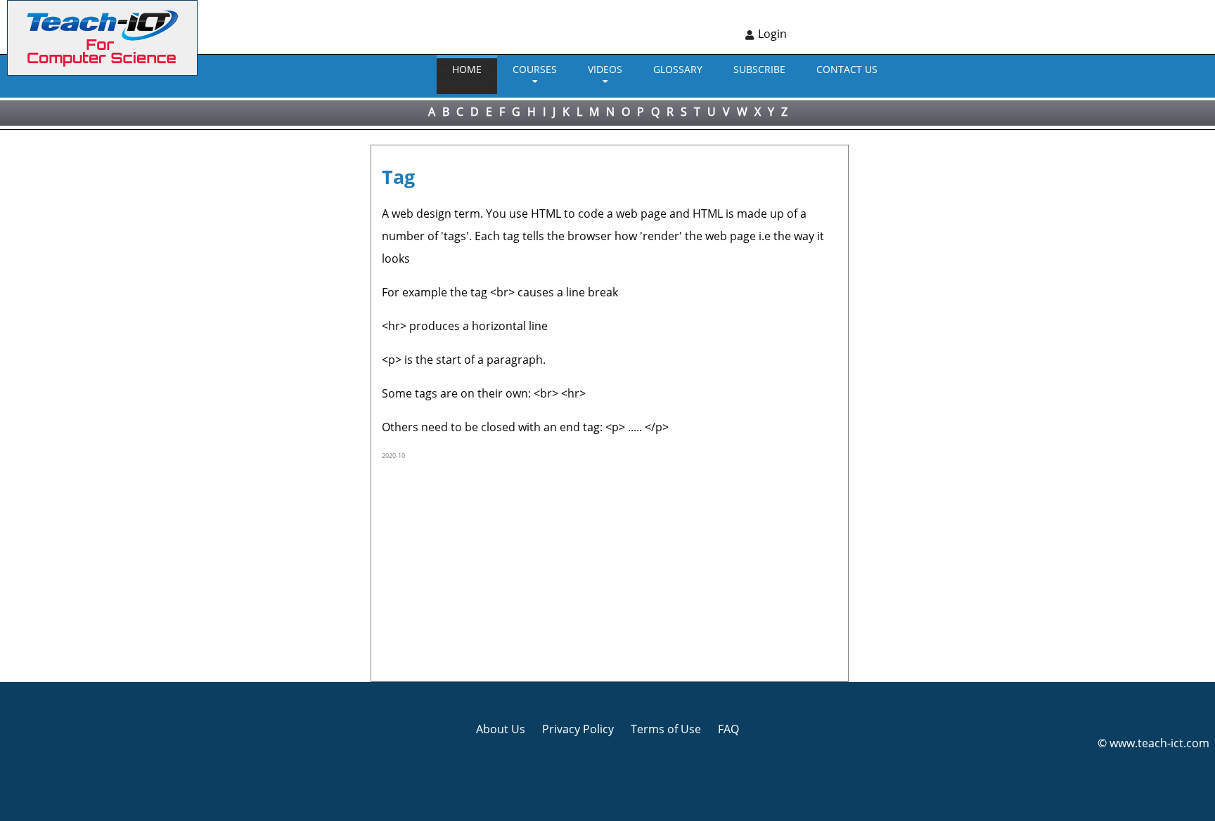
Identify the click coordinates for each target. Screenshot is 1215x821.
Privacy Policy (578, 729)
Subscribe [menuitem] (759, 69)
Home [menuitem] (467, 69)
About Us (500, 729)
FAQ (728, 729)
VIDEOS (605, 69)
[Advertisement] (60, 340)
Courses (535, 69)
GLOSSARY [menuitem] (677, 69)
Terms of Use (666, 729)
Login (772, 33)
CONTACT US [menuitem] (847, 69)
